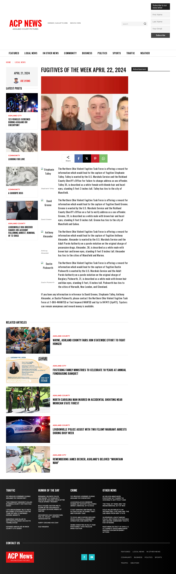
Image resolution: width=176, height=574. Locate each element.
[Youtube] (92, 557)
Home (8, 62)
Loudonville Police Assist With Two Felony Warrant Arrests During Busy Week (90, 431)
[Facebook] (79, 158)
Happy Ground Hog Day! (48, 523)
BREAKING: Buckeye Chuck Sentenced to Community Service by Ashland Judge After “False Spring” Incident (51, 499)
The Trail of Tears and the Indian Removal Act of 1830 (114, 505)
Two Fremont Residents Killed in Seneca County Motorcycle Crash (19, 504)
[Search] (145, 24)
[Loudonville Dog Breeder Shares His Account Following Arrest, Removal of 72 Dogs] (22, 210)
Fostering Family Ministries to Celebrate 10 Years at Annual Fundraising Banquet (89, 372)
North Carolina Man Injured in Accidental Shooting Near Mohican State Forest (87, 401)
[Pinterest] (95, 158)
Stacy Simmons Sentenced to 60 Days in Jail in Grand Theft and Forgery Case (82, 511)
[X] (87, 158)
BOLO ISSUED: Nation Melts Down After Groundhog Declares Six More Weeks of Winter (49, 508)
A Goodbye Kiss (15, 193)
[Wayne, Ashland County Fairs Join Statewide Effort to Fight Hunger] (28, 340)
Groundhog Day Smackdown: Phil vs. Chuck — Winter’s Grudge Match (50, 517)
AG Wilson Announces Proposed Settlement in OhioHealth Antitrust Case (114, 498)
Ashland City (15, 116)
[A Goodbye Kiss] (22, 176)
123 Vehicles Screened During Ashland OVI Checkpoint (19, 122)
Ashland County (16, 223)
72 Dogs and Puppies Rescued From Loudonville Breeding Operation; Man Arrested (82, 519)
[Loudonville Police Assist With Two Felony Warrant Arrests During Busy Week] (28, 429)
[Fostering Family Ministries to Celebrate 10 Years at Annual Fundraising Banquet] (28, 370)
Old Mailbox (43, 527)
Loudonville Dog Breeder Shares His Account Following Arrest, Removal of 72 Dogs (21, 231)
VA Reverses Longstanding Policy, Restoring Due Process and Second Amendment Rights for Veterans (116, 520)
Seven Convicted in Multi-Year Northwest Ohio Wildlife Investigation (83, 526)
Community (14, 155)
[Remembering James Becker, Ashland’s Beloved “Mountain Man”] (28, 459)
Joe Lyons (25, 81)
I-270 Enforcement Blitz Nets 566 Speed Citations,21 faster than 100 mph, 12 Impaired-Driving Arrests (18, 512)
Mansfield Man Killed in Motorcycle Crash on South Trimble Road (18, 521)
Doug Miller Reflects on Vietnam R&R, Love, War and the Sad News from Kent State (116, 511)
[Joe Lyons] (16, 81)
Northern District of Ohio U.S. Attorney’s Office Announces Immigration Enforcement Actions (116, 529)
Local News (20, 62)
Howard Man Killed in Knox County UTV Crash (17, 527)
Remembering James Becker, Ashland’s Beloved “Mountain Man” (88, 461)
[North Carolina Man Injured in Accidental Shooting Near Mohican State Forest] (28, 400)
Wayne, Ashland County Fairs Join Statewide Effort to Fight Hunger (89, 342)
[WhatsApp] (103, 158)
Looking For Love (16, 159)
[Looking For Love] (22, 142)
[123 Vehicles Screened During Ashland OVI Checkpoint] (22, 102)
